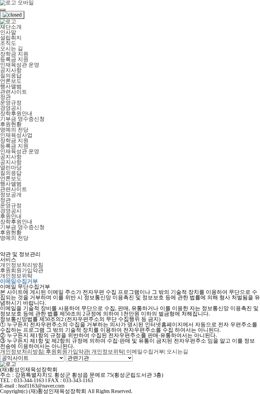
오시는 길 (11, 48)
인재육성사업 (16, 135)
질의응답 (11, 75)
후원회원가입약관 (21, 270)
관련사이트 (13, 92)
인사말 (8, 32)
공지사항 (11, 70)
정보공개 (11, 195)
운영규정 (11, 103)
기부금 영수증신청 (22, 119)
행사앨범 (11, 86)
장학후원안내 (16, 113)
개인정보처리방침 (21, 265)
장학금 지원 (14, 54)
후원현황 (11, 124)
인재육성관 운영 (19, 65)
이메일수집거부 (19, 281)
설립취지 (11, 38)
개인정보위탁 (16, 276)
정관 (5, 97)
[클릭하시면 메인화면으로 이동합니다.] (8, 21)
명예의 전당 (14, 130)
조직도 (8, 43)
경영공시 (11, 108)
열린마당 (11, 167)
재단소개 (11, 27)
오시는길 (177, 351)
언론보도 (11, 81)
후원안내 (11, 216)
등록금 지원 (14, 59)
